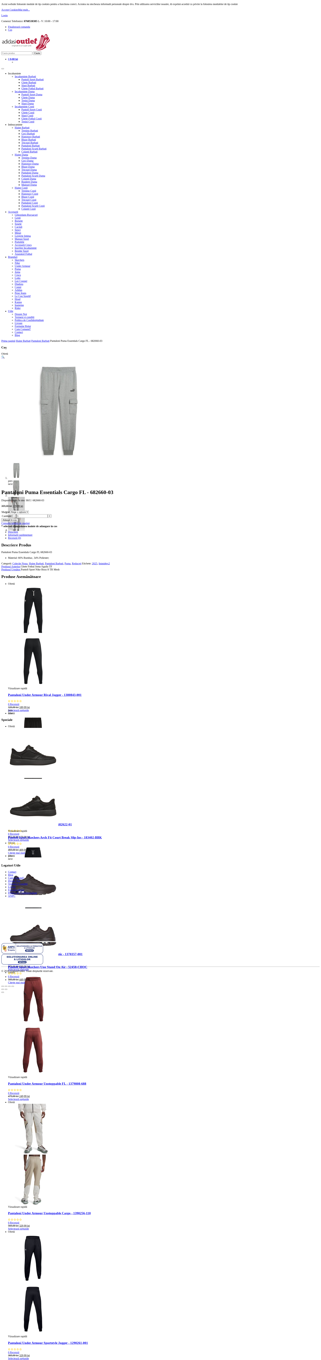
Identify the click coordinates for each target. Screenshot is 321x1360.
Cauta (37, 53)
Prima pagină (8, 340)
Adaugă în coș (10, 520)
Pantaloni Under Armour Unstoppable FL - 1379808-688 (47, 1083)
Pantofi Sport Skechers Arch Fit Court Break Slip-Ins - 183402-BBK (55, 837)
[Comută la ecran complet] (9, 986)
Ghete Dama (28, 97)
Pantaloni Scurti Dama (33, 175)
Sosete (18, 223)
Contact (19, 332)
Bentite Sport (22, 251)
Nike (17, 263)
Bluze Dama (28, 166)
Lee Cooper (21, 281)
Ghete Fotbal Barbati (32, 88)
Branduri (12, 257)
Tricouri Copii (28, 199)
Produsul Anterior (11, 566)
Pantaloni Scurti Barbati (33, 148)
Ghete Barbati (28, 82)
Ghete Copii (27, 112)
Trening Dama (29, 157)
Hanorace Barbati (30, 136)
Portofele (19, 242)
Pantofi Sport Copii (31, 109)
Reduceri (76, 563)
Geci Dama (27, 160)
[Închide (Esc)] (2, 986)
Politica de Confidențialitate (29, 320)
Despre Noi (21, 314)
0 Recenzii (13, 704)
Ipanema (19, 305)
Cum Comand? (23, 329)
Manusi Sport (22, 239)
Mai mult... (24, 9)
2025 (94, 563)
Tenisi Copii (27, 121)
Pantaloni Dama (29, 172)
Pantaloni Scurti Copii (33, 205)
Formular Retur (23, 326)
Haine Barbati (22, 127)
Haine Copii (21, 187)
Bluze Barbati (28, 139)
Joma (17, 272)
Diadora (19, 284)
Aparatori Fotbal (23, 254)
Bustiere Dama (29, 181)
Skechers (19, 260)
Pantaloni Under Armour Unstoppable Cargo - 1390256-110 (49, 1213)
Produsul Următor (11, 569)
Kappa (18, 302)
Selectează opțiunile (18, 710)
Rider (18, 308)
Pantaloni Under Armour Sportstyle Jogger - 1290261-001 (48, 1343)
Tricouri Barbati (29, 142)
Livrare (18, 323)
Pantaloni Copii (29, 202)
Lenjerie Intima (23, 235)
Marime (6, 512)
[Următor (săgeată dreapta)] (6, 989)
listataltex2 (104, 563)
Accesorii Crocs (23, 245)
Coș (10, 29)
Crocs (18, 275)
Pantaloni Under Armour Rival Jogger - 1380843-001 (45, 695)
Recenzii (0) (14, 538)
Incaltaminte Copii (24, 106)
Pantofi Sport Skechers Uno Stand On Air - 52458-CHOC (47, 967)
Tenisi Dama (28, 100)
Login (4, 15)
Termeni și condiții (24, 317)
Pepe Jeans (20, 293)
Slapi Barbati (28, 85)
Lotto (17, 278)
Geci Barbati (28, 133)
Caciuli (18, 226)
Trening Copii (28, 190)
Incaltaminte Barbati (25, 76)
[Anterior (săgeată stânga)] (2, 989)
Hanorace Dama (30, 163)
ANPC (11, 896)
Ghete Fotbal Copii (31, 118)
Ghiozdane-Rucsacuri (26, 214)
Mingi (18, 232)
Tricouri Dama (29, 169)
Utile (10, 311)
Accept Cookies (9, 9)
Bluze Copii (27, 196)
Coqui (18, 287)
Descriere (13, 531)
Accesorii (13, 211)
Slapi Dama (27, 103)
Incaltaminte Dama (25, 91)
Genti (18, 217)
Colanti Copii (28, 208)
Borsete (19, 220)
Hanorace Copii (29, 193)
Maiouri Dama (29, 184)
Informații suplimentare (20, 535)
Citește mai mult (16, 852)
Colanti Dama (28, 178)
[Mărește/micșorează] (12, 986)
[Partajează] (6, 986)
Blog (17, 335)
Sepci (18, 229)
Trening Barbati (29, 130)
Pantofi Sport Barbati (32, 79)
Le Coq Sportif (23, 296)
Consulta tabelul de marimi (15, 523)
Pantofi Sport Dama (31, 94)
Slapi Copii (27, 115)
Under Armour (22, 266)
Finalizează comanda (19, 26)
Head (17, 299)
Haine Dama (21, 154)
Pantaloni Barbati (30, 145)
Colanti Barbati (29, 151)
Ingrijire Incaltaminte (26, 248)
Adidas (18, 290)
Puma (18, 269)
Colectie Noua (20, 563)
